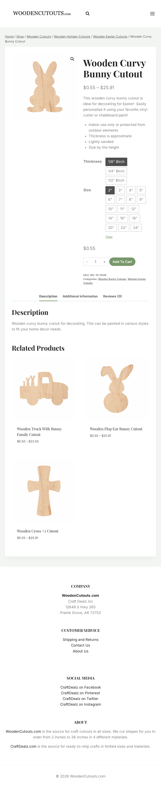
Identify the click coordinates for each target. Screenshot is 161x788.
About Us (80, 651)
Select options (103, 448)
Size (87, 190)
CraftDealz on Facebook (80, 687)
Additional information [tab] (80, 296)
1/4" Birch (116, 171)
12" (133, 209)
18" (135, 218)
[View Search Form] (87, 13)
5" (141, 190)
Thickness (92, 161)
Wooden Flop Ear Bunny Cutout (116, 428)
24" (136, 228)
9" (141, 199)
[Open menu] (154, 13)
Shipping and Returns (81, 640)
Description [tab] (48, 296)
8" (131, 199)
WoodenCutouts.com (80, 595)
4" (131, 190)
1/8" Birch (116, 162)
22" (124, 228)
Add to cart (122, 262)
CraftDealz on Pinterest (80, 693)
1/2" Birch (116, 180)
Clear (109, 237)
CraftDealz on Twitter (80, 699)
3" (120, 190)
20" (111, 228)
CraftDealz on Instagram (80, 704)
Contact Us (80, 645)
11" (122, 209)
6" (110, 199)
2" (110, 190)
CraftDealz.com (23, 746)
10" (111, 209)
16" (123, 218)
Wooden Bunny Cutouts (112, 279)
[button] (72, 59)
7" (120, 199)
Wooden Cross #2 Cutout (37, 530)
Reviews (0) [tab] (112, 296)
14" (111, 218)
